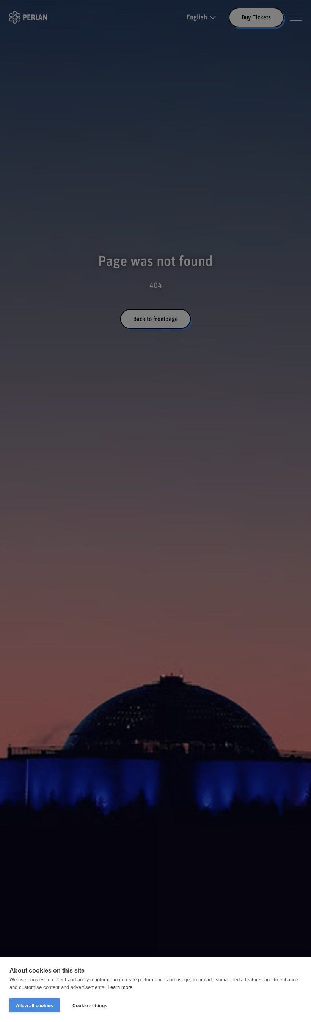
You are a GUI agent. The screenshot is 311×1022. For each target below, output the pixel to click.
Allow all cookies (34, 1005)
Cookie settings (89, 1005)
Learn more (120, 987)
